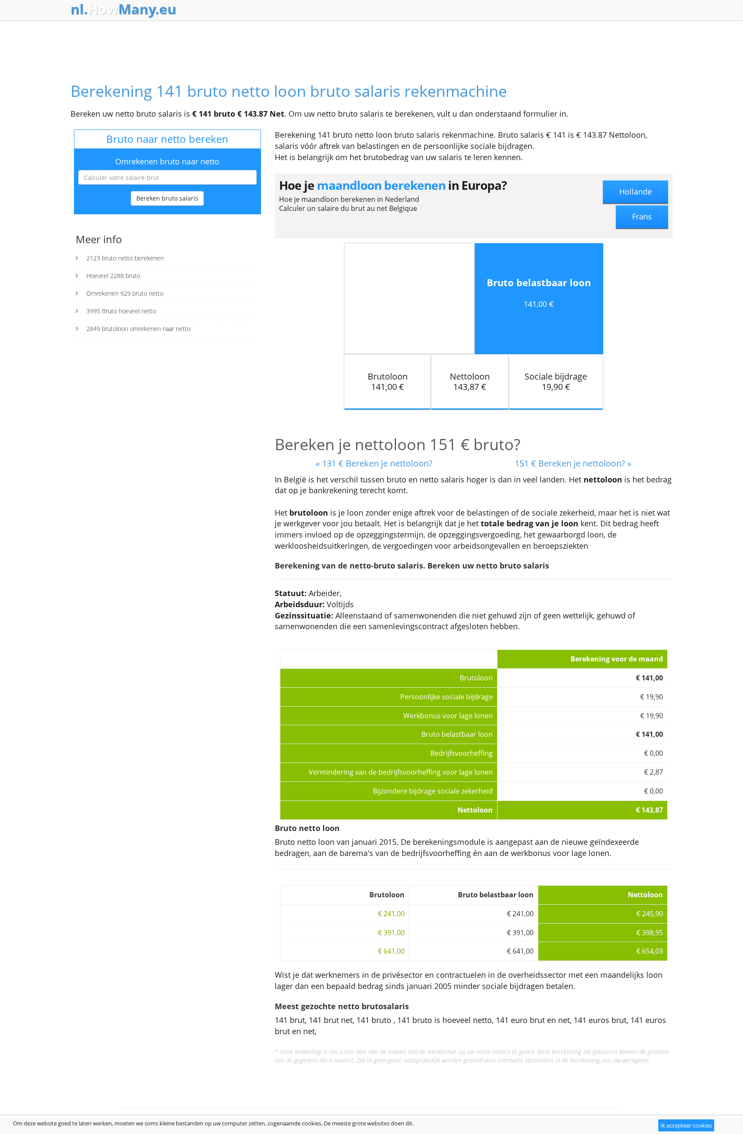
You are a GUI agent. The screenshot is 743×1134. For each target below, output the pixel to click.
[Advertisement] (371, 44)
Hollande (635, 191)
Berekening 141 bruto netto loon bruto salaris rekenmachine (289, 91)
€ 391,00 (391, 932)
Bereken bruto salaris (167, 198)
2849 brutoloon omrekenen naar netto (138, 328)
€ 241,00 (391, 913)
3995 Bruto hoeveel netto (121, 311)
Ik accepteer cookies (686, 1125)
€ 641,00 (391, 951)
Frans (642, 216)
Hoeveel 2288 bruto (113, 276)
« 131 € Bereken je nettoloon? (374, 463)
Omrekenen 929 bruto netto (124, 293)
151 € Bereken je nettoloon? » (573, 463)
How (123, 9)
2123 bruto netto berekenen (125, 258)
